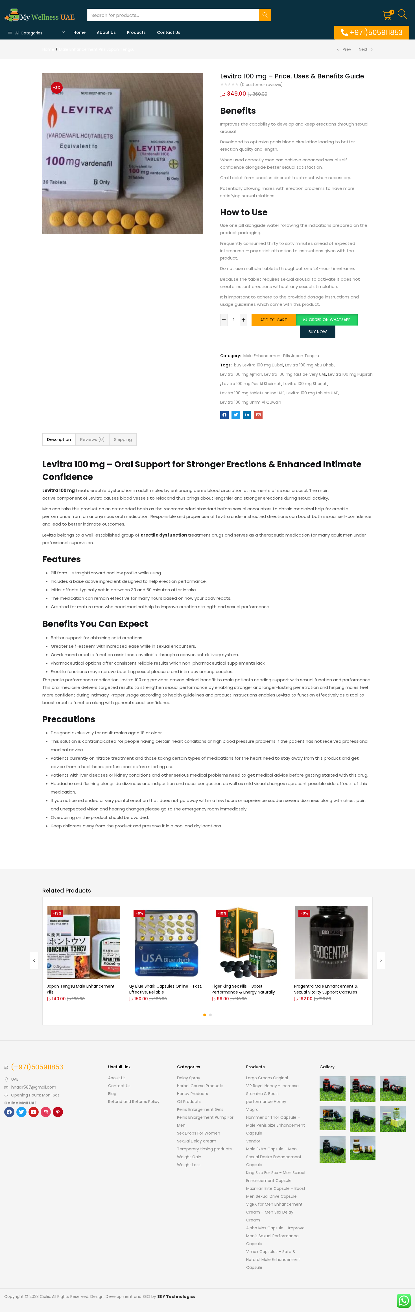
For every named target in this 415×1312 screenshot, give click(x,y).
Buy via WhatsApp (97, 922)
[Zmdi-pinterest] (58, 1112)
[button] (387, 15)
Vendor (253, 1141)
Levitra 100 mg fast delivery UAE (295, 374)
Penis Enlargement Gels (200, 1109)
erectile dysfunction (164, 535)
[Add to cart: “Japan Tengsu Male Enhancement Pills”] (72, 913)
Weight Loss (188, 1165)
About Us (106, 32)
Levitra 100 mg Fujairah (350, 374)
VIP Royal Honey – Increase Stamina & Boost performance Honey (272, 1093)
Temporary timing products (204, 1149)
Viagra (252, 1109)
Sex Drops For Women (198, 1133)
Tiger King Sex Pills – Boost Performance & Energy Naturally (243, 989)
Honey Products (192, 1093)
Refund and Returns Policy (134, 1101)
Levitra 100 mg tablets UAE (312, 393)
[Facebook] (9, 1112)
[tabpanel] (84, 956)
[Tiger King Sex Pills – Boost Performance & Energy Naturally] (248, 942)
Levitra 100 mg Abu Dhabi (310, 365)
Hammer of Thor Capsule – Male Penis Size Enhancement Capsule (275, 1125)
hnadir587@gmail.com (33, 1087)
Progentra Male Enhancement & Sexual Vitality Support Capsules (326, 989)
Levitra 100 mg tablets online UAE (252, 393)
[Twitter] (21, 1112)
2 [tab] (210, 1015)
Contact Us (168, 32)
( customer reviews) (261, 85)
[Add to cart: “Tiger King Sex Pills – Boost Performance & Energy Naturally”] (237, 913)
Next (363, 49)
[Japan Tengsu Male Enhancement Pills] (83, 942)
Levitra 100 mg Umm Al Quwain (250, 402)
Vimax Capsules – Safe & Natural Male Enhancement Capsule (273, 1259)
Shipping (123, 439)
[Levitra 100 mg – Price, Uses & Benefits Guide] (224, 415)
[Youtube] (34, 1112)
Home (79, 32)
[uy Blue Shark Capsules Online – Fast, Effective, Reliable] (166, 942)
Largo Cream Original (267, 1078)
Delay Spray (188, 1078)
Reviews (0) (92, 439)
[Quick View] (72, 930)
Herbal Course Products (200, 1086)
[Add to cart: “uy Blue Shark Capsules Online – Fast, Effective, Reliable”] (154, 913)
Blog (112, 1093)
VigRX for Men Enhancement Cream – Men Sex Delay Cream (274, 1212)
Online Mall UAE (20, 1103)
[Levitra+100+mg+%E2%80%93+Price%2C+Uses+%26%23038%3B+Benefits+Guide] (235, 415)
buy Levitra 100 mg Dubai (258, 365)
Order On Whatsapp (330, 319)
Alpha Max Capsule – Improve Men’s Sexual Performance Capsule (275, 1236)
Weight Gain (189, 1157)
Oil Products (189, 1101)
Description (59, 439)
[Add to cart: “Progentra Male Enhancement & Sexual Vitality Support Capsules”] (319, 913)
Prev (347, 49)
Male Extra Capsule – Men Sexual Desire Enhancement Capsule (274, 1157)
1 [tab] (204, 1015)
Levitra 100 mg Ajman (241, 374)
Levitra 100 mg (58, 490)
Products (136, 32)
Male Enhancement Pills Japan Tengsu (97, 49)
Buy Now (318, 332)
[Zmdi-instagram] (46, 1112)
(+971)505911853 (37, 1067)
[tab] (59, 439)
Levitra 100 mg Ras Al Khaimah (251, 383)
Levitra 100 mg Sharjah (305, 383)
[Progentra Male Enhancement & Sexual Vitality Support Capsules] (331, 942)
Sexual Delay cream (196, 1141)
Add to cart (273, 320)
